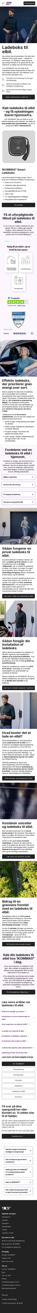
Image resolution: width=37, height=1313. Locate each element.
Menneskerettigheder (9, 1288)
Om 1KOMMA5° (18, 1064)
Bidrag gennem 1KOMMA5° (11, 1244)
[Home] (8, 3)
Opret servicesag (7, 1261)
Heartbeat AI (6, 1217)
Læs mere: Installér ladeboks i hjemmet (18, 688)
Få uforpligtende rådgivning (17, 992)
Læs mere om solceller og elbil (18, 856)
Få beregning (29, 3)
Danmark (5, 1295)
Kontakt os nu (17, 1136)
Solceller (18, 1080)
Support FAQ (6, 1258)
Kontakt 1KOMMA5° (8, 1255)
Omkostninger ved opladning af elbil (18, 778)
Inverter (4, 1230)
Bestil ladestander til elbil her (17, 97)
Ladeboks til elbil (18, 1091)
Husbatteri (18, 1086)
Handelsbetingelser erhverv (11, 1285)
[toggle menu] (3, 3)
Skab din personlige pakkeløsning (13, 1241)
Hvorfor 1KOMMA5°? (9, 1269)
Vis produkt (18, 205)
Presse (4, 1279)
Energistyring (18, 1069)
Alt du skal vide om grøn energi (18, 944)
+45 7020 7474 (27, 1131)
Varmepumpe (18, 1075)
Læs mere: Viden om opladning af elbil (18, 596)
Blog (3, 1272)
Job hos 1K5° (6, 1275)
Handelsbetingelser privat (10, 1282)
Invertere (18, 1097)
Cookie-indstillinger (9, 1299)
